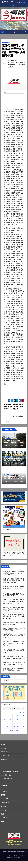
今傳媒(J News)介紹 (12, 855)
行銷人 (3, 814)
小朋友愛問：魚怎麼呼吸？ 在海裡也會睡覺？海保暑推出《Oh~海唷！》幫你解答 (14, 643)
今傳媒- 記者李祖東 (14, 60)
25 (7, 726)
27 (14, 726)
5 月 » (16, 730)
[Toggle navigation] (14, 32)
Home (4, 855)
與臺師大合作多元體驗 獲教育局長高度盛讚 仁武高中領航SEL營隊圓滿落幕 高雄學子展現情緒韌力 (14, 601)
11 (7, 719)
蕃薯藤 (3, 795)
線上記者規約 (17, 857)
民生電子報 (4, 818)
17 (4, 723)
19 (11, 723)
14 (17, 719)
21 (17, 723)
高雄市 (9, 42)
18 (7, 723)
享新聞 (3, 821)
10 (4, 719)
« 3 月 (12, 730)
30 (23, 726)
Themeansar (14, 853)
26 (11, 726)
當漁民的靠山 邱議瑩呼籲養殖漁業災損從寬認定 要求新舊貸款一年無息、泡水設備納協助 (14, 461)
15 (20, 719)
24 (4, 726)
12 (11, 719)
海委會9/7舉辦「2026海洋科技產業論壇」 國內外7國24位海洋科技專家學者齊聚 (13, 616)
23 (23, 723)
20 (14, 723)
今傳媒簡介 (21, 855)
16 (23, 719)
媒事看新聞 (4, 806)
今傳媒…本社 (5, 791)
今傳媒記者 (9, 857)
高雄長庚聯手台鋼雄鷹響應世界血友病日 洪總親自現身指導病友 (17, 65)
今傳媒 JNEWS (14, 22)
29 (20, 726)
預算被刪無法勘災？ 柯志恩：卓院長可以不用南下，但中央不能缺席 (14, 479)
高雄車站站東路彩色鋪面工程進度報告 (18, 407)
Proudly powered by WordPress (9, 851)
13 (14, 719)
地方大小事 (4, 42)
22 (20, 723)
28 (17, 726)
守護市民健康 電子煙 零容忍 (8, 407)
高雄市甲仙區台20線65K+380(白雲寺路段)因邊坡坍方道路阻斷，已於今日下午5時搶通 (13, 443)
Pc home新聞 (5, 802)
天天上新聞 (4, 810)
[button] (25, 32)
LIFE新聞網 (4, 798)
